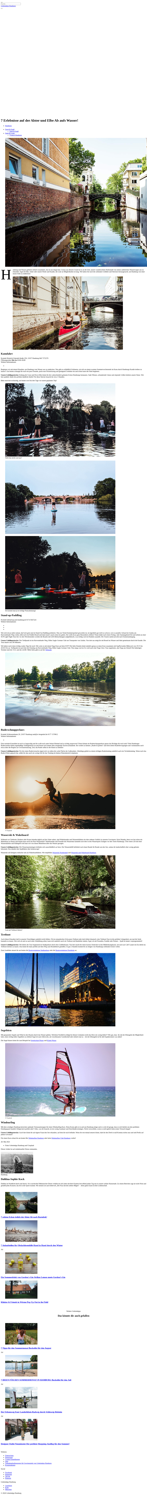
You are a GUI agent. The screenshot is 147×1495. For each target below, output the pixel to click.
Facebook (8, 1472)
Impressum (9, 1457)
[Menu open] (2, 8)
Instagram (8, 1474)
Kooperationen (10, 1465)
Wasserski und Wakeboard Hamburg (83, 853)
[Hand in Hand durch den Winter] (73, 1231)
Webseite (48, 650)
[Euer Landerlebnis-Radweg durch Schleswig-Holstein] (73, 1398)
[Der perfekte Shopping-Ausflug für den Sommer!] (73, 1430)
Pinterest (8, 1478)
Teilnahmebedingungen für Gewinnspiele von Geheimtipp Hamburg (28, 1463)
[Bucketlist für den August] (73, 1334)
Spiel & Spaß (14, 131)
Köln (7, 1487)
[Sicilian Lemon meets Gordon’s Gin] (73, 1263)
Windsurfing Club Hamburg (60, 1138)
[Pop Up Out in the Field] (73, 1290)
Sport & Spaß (9, 129)
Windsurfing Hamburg (36, 1138)
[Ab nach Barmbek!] (73, 1203)
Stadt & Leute (10, 133)
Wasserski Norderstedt (60, 853)
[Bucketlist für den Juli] (73, 1366)
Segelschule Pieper (37, 1040)
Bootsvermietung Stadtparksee (39, 950)
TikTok (7, 1476)
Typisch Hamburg (15, 135)
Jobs (6, 1461)
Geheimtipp (8, 6)
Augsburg (8, 1486)
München (8, 1489)
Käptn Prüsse (51, 1040)
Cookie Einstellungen (12, 1459)
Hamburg (8, 126)
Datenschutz (9, 1455)
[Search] (2, 2)
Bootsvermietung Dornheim (65, 950)
